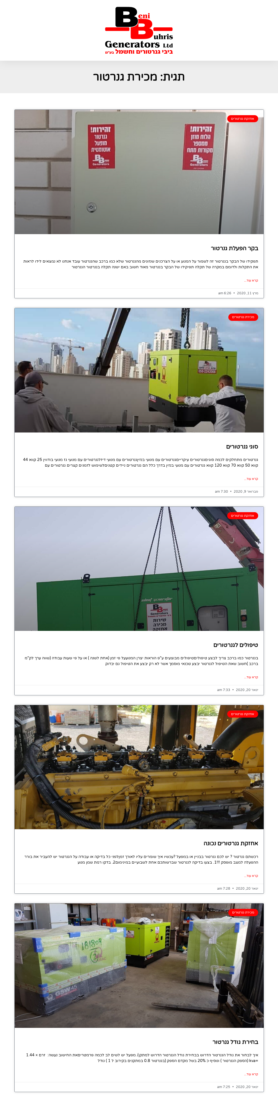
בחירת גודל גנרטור (235, 1042)
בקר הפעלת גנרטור (234, 248)
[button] (228, 30)
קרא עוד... (251, 280)
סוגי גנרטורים (242, 446)
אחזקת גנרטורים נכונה (231, 843)
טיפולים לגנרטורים (235, 645)
